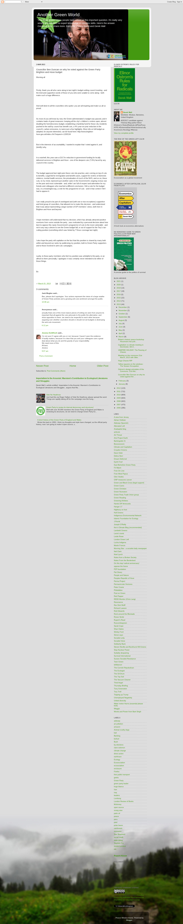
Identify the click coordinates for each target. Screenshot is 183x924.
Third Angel (118, 683)
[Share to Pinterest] (70, 283)
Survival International (122, 656)
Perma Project (119, 581)
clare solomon (119, 748)
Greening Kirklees (121, 501)
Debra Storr (118, 456)
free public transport (122, 775)
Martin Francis (119, 545)
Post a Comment (46, 356)
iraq (115, 792)
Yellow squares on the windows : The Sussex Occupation (131, 365)
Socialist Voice (119, 641)
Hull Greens (118, 513)
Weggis (117, 709)
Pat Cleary (118, 572)
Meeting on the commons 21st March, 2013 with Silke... (130, 356)
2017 (119, 291)
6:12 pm (45, 325)
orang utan (118, 810)
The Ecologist (119, 671)
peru (116, 819)
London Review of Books (123, 801)
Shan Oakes (119, 629)
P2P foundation (120, 569)
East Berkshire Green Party (124, 465)
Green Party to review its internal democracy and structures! (70, 407)
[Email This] (61, 283)
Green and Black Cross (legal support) (129, 483)
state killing (118, 840)
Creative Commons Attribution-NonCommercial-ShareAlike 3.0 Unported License (129, 897)
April (121, 333)
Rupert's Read (119, 620)
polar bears (118, 825)
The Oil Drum (119, 674)
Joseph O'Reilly (120, 524)
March (121, 337)
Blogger (129, 920)
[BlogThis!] (63, 283)
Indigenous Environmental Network (127, 515)
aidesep (117, 721)
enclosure (118, 769)
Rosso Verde (119, 617)
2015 (119, 298)
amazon (117, 727)
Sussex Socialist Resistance (125, 659)
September (123, 317)
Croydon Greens (120, 450)
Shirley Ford (118, 632)
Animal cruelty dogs (121, 730)
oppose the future (121, 566)
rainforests (118, 828)
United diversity (120, 701)
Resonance (118, 602)
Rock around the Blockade (124, 614)
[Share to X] (65, 283)
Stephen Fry (119, 843)
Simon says (118, 635)
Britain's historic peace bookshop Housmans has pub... (131, 340)
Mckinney (117, 804)
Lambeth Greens (120, 530)
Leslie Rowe (118, 536)
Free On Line (119, 471)
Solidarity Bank (120, 644)
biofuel (116, 739)
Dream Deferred (120, 459)
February (122, 381)
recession (118, 831)
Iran (115, 789)
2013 (119, 304)
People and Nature (121, 575)
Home (73, 366)
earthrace (118, 757)
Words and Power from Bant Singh (127, 712)
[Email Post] (56, 283)
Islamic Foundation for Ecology (126, 518)
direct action (118, 754)
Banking (117, 736)
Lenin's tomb (119, 533)
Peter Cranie (119, 587)
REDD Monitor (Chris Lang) (125, 599)
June (121, 327)
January (122, 384)
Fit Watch (117, 468)
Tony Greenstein (120, 689)
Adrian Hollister (120, 420)
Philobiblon (118, 590)
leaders (117, 795)
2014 (119, 301)
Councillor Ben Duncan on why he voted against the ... (131, 376)
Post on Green (119, 593)
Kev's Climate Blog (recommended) (128, 527)
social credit (118, 837)
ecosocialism (119, 766)
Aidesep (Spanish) (121, 423)
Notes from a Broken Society (125, 557)
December (123, 307)
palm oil (117, 813)
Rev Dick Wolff (119, 605)
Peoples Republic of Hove (124, 578)
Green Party (118, 781)
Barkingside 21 (120, 441)
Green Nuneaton (120, 492)
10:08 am (45, 302)
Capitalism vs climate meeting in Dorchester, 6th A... (130, 346)
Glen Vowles (119, 477)
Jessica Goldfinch (49, 333)
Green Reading (120, 498)
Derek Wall (127, 112)
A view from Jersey (121, 417)
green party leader (121, 784)
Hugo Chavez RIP (125, 361)
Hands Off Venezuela (122, 504)
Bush (116, 742)
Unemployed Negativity (123, 698)
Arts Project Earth (121, 438)
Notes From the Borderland (124, 560)
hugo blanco (119, 786)
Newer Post (42, 366)
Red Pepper (118, 596)
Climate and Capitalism (123, 447)
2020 (119, 285)
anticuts (117, 432)
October (122, 314)
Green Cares (119, 486)
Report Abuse (120, 856)
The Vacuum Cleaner (122, 680)
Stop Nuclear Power (122, 650)
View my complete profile (124, 133)
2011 (119, 391)
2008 (119, 401)
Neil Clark (118, 551)
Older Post (102, 366)
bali (115, 733)
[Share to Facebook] (68, 283)
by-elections (118, 745)
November (123, 310)
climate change (120, 751)
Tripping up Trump (121, 695)
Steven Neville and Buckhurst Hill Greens (130, 647)
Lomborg (117, 798)
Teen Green (118, 662)
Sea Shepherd (119, 834)
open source (119, 807)
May (120, 330)
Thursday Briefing (121, 686)
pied (115, 822)
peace (116, 816)
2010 (119, 395)
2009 (119, 398)
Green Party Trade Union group (126, 495)
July (120, 323)
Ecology (117, 760)
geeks (116, 778)
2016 (119, 294)
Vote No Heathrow (53, 395)
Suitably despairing (121, 653)
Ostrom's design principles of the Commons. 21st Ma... (131, 370)
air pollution (118, 724)
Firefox (116, 772)
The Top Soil (119, 677)
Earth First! (118, 462)
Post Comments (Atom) (56, 371)
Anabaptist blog (120, 429)
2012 (119, 388)
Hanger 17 (118, 507)
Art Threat (118, 435)
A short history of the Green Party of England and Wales (59, 420)
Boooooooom (119, 444)
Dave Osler (118, 453)
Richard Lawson (120, 608)
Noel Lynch (118, 554)
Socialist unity (119, 638)
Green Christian (120, 489)
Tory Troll (117, 692)
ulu (115, 849)
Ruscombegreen (120, 623)
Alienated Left (119, 426)
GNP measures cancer (123, 480)
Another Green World (58, 14)
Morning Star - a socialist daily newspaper (130, 548)
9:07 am (45, 351)
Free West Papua (121, 474)
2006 (119, 408)
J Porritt (117, 521)
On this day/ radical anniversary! (126, 563)
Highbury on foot (120, 510)
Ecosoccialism (119, 763)
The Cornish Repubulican (124, 668)
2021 (119, 281)
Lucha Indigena (120, 542)
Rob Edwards (119, 611)
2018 (119, 288)
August (122, 320)
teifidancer (118, 665)
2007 (119, 405)
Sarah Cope (118, 626)
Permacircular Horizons (123, 584)
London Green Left (121, 539)
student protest (120, 846)
